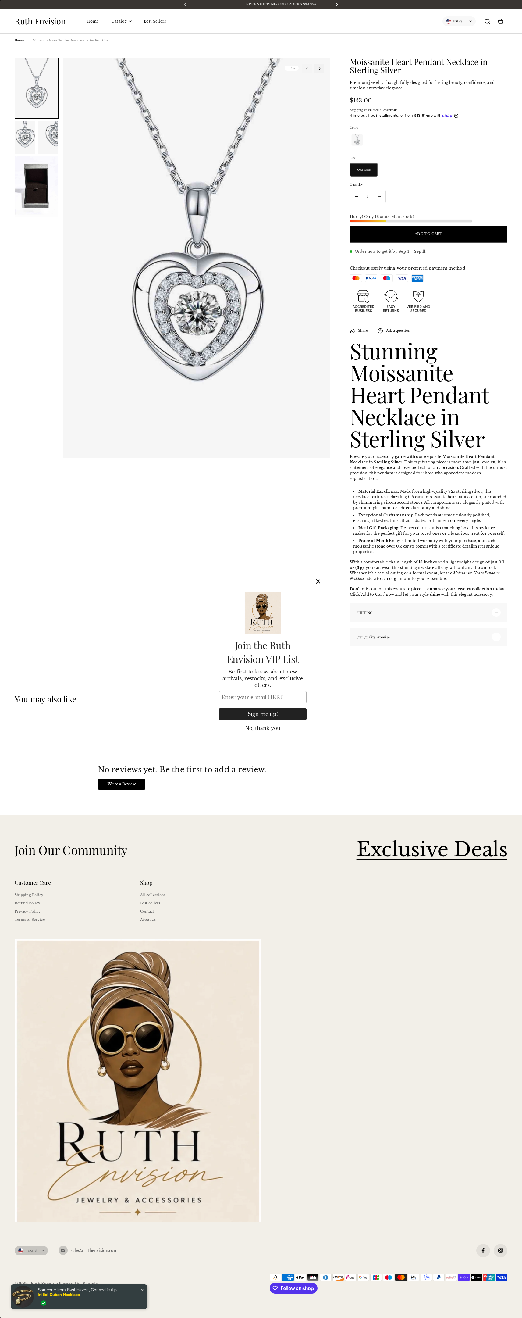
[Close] (318, 581)
